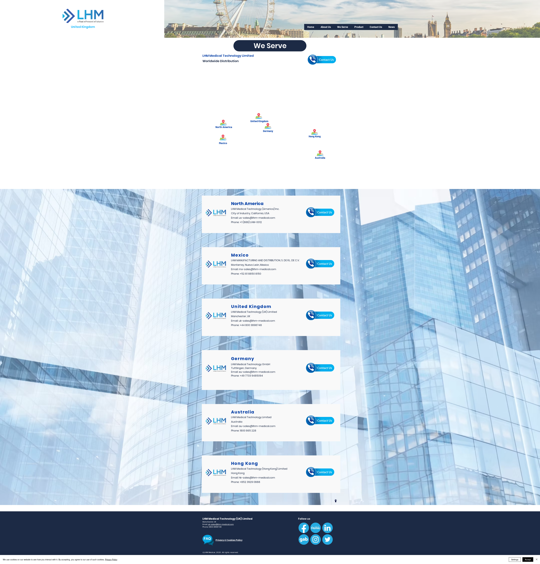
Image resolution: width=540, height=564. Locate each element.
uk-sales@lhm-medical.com (257, 320)
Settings (514, 559)
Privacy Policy (111, 559)
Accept (528, 559)
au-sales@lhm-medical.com (257, 426)
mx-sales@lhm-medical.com (257, 269)
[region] (234, 102)
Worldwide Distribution (220, 61)
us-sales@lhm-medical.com (257, 218)
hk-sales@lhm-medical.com (257, 477)
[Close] (536, 559)
